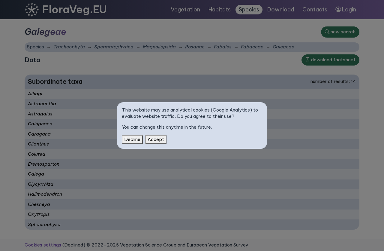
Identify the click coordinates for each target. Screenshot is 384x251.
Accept (156, 139)
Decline (132, 139)
